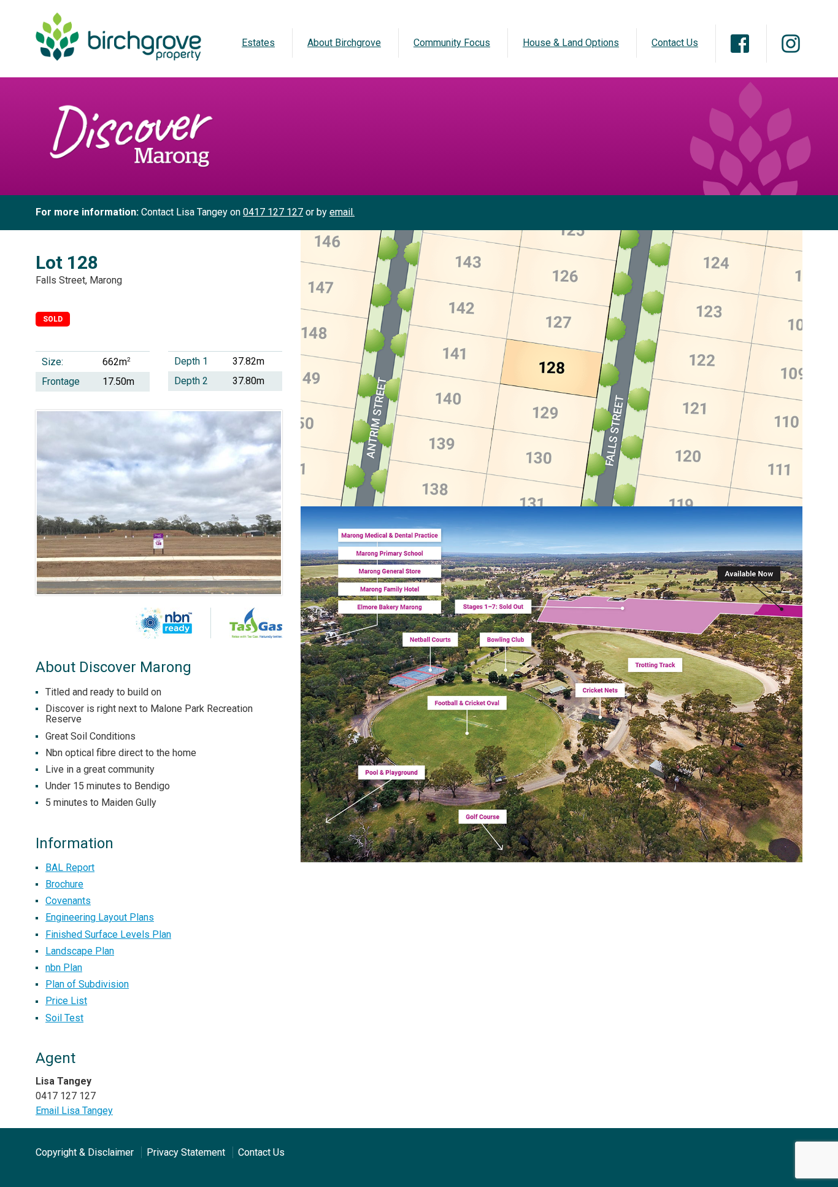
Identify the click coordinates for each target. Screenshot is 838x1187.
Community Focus (451, 42)
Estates (258, 42)
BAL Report (69, 867)
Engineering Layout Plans (99, 917)
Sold (53, 319)
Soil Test (64, 1018)
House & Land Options (571, 42)
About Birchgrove (344, 42)
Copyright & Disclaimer (85, 1152)
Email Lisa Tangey (74, 1110)
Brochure (64, 884)
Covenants (68, 901)
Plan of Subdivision (87, 984)
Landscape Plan (79, 951)
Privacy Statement (186, 1152)
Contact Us (675, 42)
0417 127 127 (273, 212)
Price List (66, 1001)
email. (342, 212)
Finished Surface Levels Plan (108, 934)
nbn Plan (63, 967)
